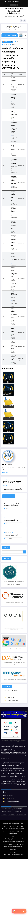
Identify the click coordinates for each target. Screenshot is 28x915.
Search (6, 547)
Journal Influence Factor (18, 808)
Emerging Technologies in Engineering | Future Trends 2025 (13, 841)
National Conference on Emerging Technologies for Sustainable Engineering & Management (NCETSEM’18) (14, 482)
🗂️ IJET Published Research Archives (11, 700)
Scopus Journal (11, 814)
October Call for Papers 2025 (7, 811)
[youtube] (17, 5)
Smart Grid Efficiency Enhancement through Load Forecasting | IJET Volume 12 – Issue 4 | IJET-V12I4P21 (12, 520)
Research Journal (18, 811)
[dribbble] (14, 5)
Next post (5, 485)
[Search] (21, 21)
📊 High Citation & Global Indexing (10, 690)
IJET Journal (19, 41)
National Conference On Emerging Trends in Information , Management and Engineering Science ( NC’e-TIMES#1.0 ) (12, 488)
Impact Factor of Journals (6, 808)
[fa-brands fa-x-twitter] (12, 5)
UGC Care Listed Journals (21, 814)
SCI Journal (4, 814)
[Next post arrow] (24, 488)
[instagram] (15, 5)
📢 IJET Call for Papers (8, 694)
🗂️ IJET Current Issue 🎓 (7, 41)
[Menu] (2, 20)
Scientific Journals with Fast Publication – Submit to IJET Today (13, 826)
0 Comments (14, 44)
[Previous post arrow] (24, 481)
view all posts (5, 472)
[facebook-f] (11, 5)
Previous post (5, 478)
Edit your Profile (21, 467)
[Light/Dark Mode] (24, 20)
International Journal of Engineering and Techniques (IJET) (14, 11)
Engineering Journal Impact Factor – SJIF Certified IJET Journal (13, 821)
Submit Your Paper (20, 911)
